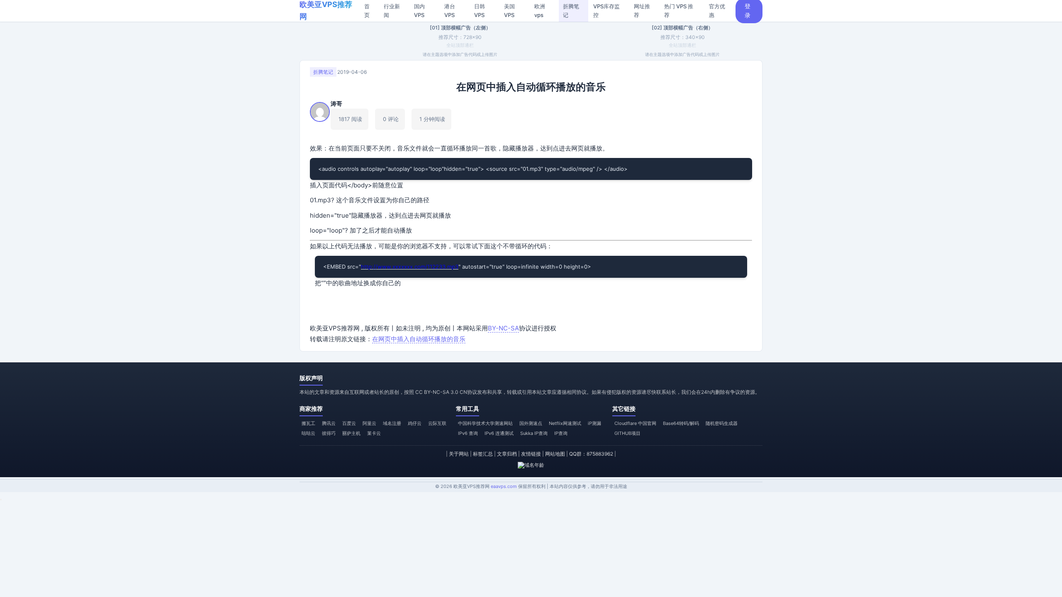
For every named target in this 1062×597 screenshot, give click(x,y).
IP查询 (561, 433)
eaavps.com (504, 486)
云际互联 (437, 423)
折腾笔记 (323, 72)
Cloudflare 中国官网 (635, 423)
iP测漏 (594, 423)
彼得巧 (329, 433)
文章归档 (507, 454)
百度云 (349, 423)
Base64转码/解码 (681, 423)
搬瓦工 (308, 423)
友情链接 (531, 454)
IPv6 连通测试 (499, 433)
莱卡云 (374, 433)
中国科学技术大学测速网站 (485, 423)
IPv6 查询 (468, 433)
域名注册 (392, 423)
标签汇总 (483, 454)
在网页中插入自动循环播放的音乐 (418, 339)
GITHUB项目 (627, 433)
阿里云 (369, 423)
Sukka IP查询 (534, 433)
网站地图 (555, 454)
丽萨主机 (351, 433)
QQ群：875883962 (591, 454)
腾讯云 (329, 423)
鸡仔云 (414, 423)
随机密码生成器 (722, 423)
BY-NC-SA (503, 328)
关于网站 (459, 454)
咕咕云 (308, 433)
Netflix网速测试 (565, 423)
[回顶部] (1, 499)
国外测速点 (530, 423)
